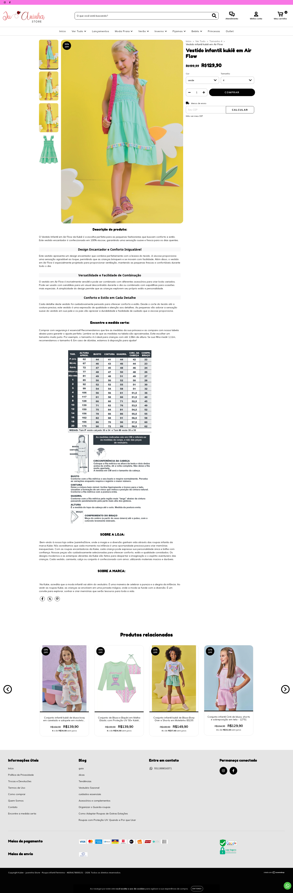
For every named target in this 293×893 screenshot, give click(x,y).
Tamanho (225, 73)
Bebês (196, 31)
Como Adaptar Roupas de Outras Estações (103, 813)
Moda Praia (123, 31)
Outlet (230, 31)
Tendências (85, 781)
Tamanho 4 (215, 41)
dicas (82, 774)
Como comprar (16, 794)
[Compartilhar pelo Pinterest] (57, 600)
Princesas (214, 31)
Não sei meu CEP (194, 116)
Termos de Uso (16, 787)
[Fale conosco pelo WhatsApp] (287, 886)
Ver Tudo (78, 31)
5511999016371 (163, 768)
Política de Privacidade (21, 774)
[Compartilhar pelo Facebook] (43, 600)
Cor (187, 73)
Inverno (160, 31)
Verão (142, 31)
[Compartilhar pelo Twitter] (50, 600)
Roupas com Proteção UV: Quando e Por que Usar (107, 820)
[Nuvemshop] (274, 873)
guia (81, 768)
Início (62, 31)
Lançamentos (100, 31)
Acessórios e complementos (94, 800)
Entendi (197, 889)
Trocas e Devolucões (19, 781)
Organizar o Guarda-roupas (94, 807)
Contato (12, 807)
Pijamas (178, 31)
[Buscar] (214, 16)
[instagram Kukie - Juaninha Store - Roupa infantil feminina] (5, 2)
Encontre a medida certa (22, 813)
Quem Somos (16, 800)
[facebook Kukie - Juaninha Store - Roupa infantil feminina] (10, 2)
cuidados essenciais (90, 794)
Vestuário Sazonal (89, 787)
